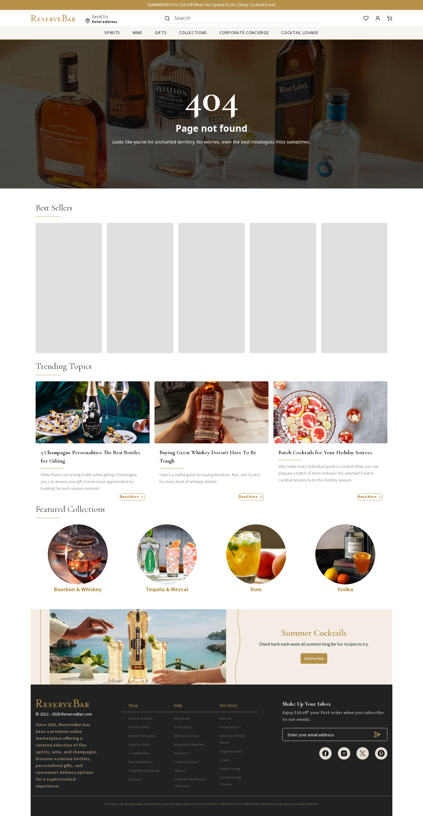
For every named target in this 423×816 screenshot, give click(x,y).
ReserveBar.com (76, 714)
